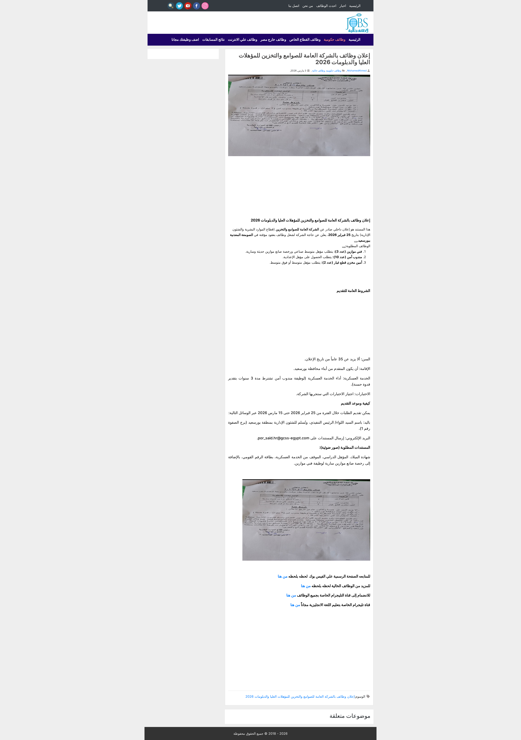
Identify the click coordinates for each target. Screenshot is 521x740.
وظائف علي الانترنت (242, 39)
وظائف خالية (318, 70)
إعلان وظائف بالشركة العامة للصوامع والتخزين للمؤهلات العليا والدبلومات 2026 (300, 696)
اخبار (342, 6)
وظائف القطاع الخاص (305, 39)
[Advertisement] (299, 186)
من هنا (283, 576)
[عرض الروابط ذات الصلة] (355, 241)
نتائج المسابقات (213, 39)
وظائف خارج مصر (273, 39)
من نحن (307, 6)
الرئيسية (354, 6)
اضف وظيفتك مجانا (185, 39)
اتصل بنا (293, 6)
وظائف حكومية (334, 39)
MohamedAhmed (357, 70)
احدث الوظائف (326, 6)
